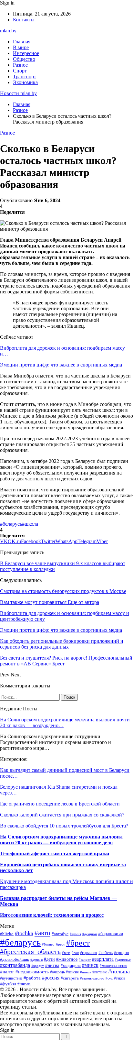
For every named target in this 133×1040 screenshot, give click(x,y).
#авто (42, 933)
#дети (49, 959)
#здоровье (123, 959)
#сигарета (70, 978)
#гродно (121, 952)
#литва (52, 965)
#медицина (71, 965)
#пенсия (72, 972)
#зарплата (103, 959)
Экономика (25, 82)
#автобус (60, 933)
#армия (75, 934)
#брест (78, 942)
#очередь (57, 972)
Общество (24, 59)
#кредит (37, 966)
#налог (7, 971)
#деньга (36, 959)
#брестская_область (30, 952)
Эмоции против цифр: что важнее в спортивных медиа (61, 364)
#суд (109, 978)
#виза (66, 953)
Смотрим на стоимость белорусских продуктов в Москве (63, 591)
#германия (88, 952)
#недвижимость (32, 971)
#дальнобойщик (14, 959)
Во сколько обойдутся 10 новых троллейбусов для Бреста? (64, 825)
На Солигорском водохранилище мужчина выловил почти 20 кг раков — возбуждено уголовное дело (61, 839)
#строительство (92, 978)
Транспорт (24, 76)
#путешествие (11, 978)
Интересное (26, 53)
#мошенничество (113, 965)
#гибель (105, 952)
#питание (99, 972)
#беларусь (11, 524)
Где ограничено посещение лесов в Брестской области (60, 803)
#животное (66, 959)
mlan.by (8, 30)
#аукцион (89, 934)
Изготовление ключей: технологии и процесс (52, 915)
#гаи (75, 953)
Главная (21, 41)
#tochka (24, 933)
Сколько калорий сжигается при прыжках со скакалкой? (62, 814)
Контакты (24, 19)
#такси (119, 978)
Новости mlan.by (18, 93)
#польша (119, 971)
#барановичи (110, 933)
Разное (20, 65)
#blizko (7, 934)
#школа (30, 524)
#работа (32, 977)
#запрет (85, 959)
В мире (21, 47)
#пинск (85, 972)
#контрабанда (15, 965)
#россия (50, 977)
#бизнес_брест (53, 944)
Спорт (20, 70)
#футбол (8, 983)
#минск (90, 965)
